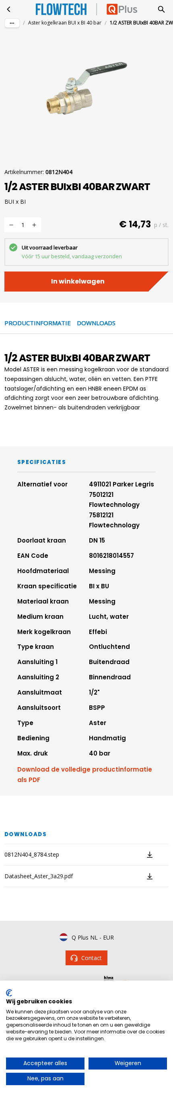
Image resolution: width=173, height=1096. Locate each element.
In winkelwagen (78, 281)
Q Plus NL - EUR (93, 937)
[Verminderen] (11, 225)
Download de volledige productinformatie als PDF (84, 774)
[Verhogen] (34, 225)
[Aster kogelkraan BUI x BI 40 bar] (8, 9)
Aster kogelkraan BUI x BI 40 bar (64, 22)
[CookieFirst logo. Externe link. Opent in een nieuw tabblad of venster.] (9, 993)
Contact (91, 958)
